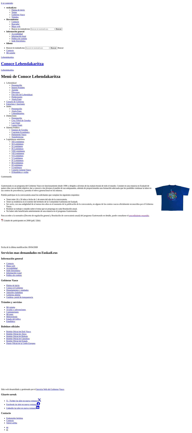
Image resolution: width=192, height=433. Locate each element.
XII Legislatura (17, 142)
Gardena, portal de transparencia (19, 297)
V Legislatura (17, 158)
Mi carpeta (10, 53)
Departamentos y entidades (17, 290)
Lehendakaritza (7, 57)
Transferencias (17, 137)
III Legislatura (17, 163)
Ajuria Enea (16, 99)
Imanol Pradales (18, 87)
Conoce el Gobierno (14, 288)
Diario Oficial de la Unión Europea (20, 343)
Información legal (18, 36)
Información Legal (14, 273)
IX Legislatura (17, 149)
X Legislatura (17, 146)
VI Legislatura (17, 156)
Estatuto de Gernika (19, 130)
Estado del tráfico (13, 319)
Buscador (15, 24)
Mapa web (15, 26)
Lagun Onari (16, 125)
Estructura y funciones (15, 104)
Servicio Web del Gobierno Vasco (50, 389)
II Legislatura (16, 165)
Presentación (16, 85)
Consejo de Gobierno (15, 102)
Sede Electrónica (18, 41)
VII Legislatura (17, 153)
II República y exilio (19, 172)
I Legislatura (16, 167)
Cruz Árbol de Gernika (21, 120)
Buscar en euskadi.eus (20, 29)
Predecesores (16, 97)
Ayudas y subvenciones (16, 310)
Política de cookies (19, 38)
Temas (14, 12)
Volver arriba (11, 423)
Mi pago (9, 314)
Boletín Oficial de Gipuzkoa (18, 339)
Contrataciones (12, 312)
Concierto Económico (20, 132)
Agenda (14, 90)
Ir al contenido (7, 3)
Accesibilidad (17, 34)
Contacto (15, 22)
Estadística (10, 321)
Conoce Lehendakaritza (22, 63)
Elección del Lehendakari (22, 95)
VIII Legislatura (18, 151)
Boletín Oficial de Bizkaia (17, 336)
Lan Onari (15, 123)
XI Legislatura (17, 144)
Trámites (15, 17)
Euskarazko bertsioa (14, 418)
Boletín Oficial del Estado (17, 341)
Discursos (15, 92)
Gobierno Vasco (18, 15)
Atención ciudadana (14, 292)
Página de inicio (18, 10)
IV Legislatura (17, 160)
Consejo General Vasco (21, 170)
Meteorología (11, 317)
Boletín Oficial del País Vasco (18, 331)
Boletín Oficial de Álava (16, 334)
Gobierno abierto (13, 295)
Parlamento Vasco (18, 134)
